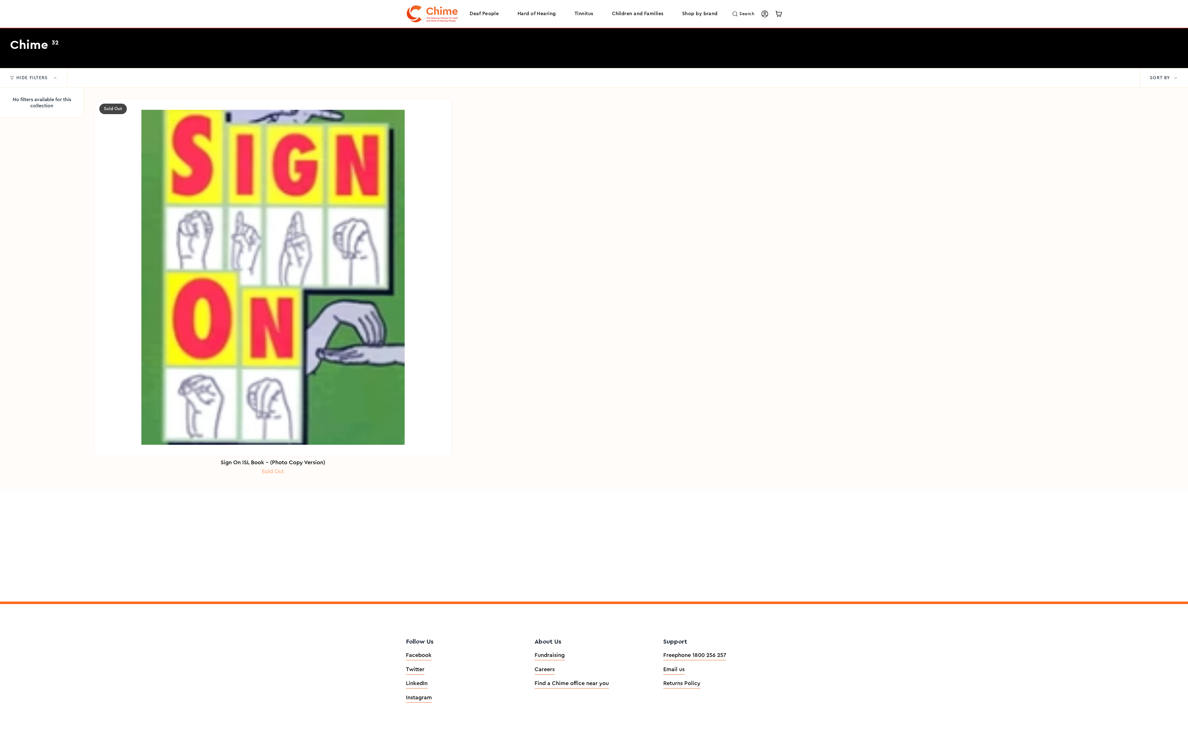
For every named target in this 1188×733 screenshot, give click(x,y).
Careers (545, 669)
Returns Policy (681, 683)
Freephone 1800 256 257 (694, 655)
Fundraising (550, 655)
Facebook (419, 655)
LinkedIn (417, 683)
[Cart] (779, 14)
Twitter (415, 669)
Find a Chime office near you (572, 683)
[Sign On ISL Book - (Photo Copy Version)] (273, 277)
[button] (484, 14)
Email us (674, 669)
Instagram (419, 697)
